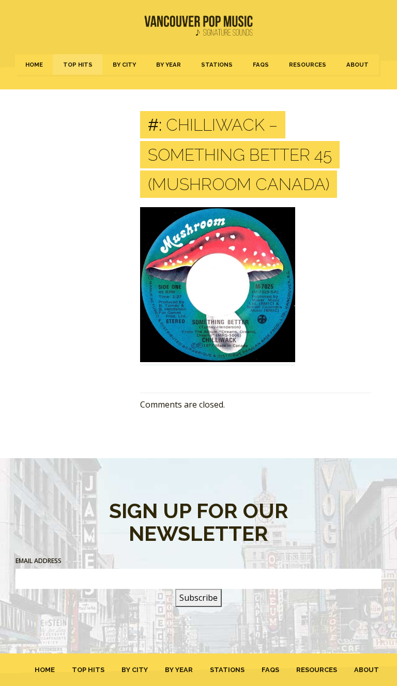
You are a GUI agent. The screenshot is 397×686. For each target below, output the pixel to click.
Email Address (39, 560)
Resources (307, 64)
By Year (168, 64)
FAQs (261, 64)
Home (34, 64)
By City (124, 64)
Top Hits (78, 64)
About (357, 64)
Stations (217, 64)
